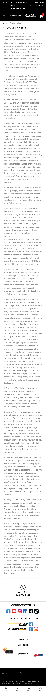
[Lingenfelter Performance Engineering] (15, 15)
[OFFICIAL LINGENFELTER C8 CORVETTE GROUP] (31, 624)
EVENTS (5, 2)
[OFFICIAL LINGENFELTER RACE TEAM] (30, 629)
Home (4, 23)
